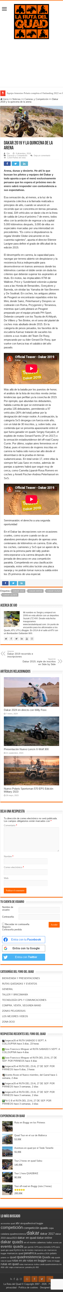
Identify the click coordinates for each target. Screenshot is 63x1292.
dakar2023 (11, 1238)
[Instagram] (49, 1279)
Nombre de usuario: (7, 908)
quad (13, 1257)
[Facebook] (14, 1279)
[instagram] (20, 1279)
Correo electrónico (14, 867)
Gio (8, 153)
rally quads (55, 1257)
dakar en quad (27, 1237)
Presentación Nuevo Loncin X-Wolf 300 (26, 749)
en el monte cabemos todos (38, 1242)
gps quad (9, 1250)
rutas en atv (19, 1260)
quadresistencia (29, 1257)
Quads (46, 1257)
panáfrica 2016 (43, 1253)
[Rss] (11, 1279)
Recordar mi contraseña (17, 924)
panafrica (30, 1253)
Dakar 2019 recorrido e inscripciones (20, 654)
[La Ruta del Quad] (31, 21)
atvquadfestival (28, 1223)
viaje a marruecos (16, 1267)
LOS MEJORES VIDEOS (15, 1016)
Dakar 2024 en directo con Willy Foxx (25, 709)
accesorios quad (8, 1223)
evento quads (12, 1246)
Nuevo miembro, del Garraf (36, 1075)
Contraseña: (8, 916)
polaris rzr (5, 1257)
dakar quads (10, 595)
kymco (17, 1250)
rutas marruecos (26, 1264)
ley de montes (28, 1250)
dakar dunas (54, 591)
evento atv (57, 1243)
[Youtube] (17, 1279)
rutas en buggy (53, 1261)
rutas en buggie (36, 1260)
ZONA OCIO (8, 1021)
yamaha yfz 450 (32, 1267)
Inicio (5, 99)
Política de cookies (28, 1287)
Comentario (10, 825)
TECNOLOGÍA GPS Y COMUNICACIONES (24, 1000)
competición (12, 1227)
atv (18, 1223)
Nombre (8, 856)
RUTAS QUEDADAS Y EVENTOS (19, 983)
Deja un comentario (42, 155)
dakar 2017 (47, 1233)
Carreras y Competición (36, 99)
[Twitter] (42, 1279)
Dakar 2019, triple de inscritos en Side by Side (39, 662)
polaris (53, 1253)
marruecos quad (15, 1253)
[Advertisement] (31, 65)
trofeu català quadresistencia (46, 1264)
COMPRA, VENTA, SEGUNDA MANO (21, 1005)
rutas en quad (10, 1264)
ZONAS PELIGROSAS (14, 1011)
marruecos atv (40, 1250)
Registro (6, 927)
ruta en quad (6, 1261)
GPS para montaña (42, 1247)
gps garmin (29, 1247)
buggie (39, 1223)
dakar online (44, 1237)
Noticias (16, 99)
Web (6, 878)
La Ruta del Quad (12, 1284)
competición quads (35, 1228)
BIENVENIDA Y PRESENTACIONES (21, 978)
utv (6, 1267)
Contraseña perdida (12, 929)
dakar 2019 (18, 591)
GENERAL (7, 989)
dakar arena (35, 591)
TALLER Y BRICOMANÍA (15, 994)
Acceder (54, 925)
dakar (33, 1233)
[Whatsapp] (27, 1279)
